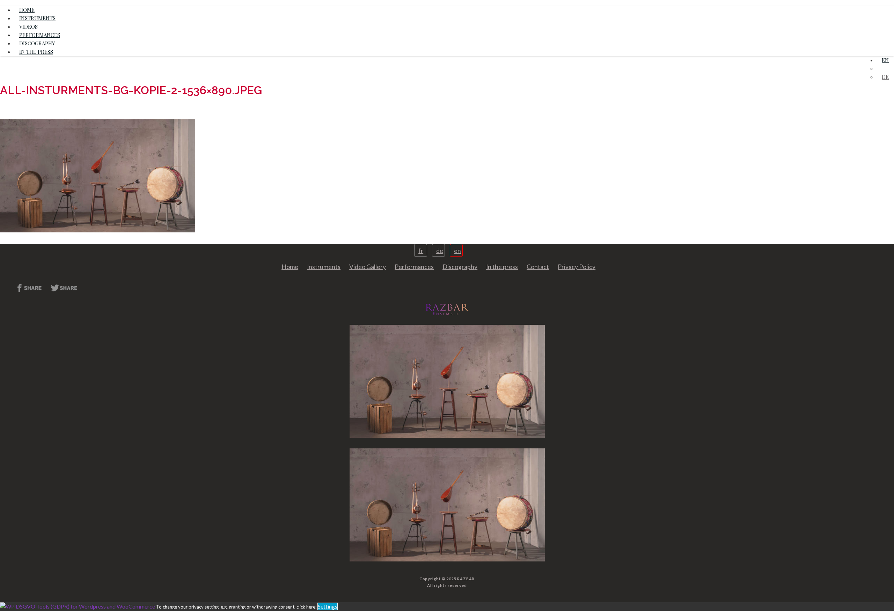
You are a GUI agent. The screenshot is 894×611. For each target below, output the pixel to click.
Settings (327, 606)
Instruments (323, 266)
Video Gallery (367, 266)
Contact (538, 266)
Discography (459, 266)
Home (289, 266)
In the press (36, 51)
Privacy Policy (576, 266)
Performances (414, 266)
